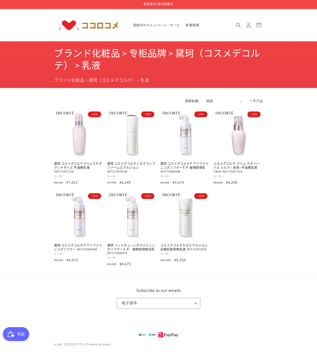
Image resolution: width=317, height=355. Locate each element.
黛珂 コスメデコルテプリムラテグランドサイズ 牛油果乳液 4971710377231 (78, 167)
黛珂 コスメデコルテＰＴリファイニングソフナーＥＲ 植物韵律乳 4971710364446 (184, 167)
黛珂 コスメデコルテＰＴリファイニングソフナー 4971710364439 (78, 247)
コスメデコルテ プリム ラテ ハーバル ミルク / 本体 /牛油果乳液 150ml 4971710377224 (236, 167)
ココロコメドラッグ (76, 344)
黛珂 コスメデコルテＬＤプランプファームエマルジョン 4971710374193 (131, 167)
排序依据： (193, 101)
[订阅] (195, 303)
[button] (238, 25)
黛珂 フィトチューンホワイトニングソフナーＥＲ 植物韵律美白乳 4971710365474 (131, 249)
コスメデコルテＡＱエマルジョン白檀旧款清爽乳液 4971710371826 (184, 247)
